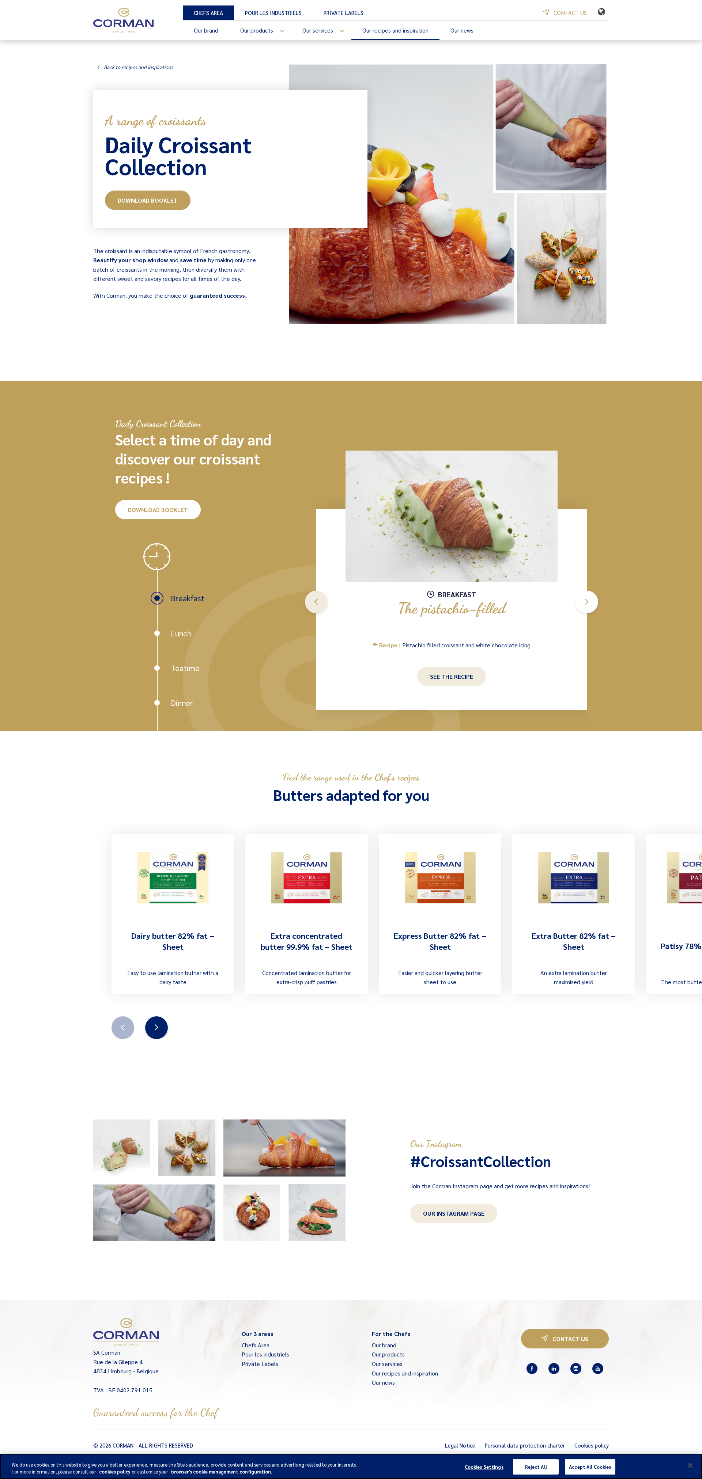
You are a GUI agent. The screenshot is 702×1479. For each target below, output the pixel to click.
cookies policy (115, 1471)
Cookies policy (591, 1445)
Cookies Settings (484, 1467)
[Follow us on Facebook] (531, 1368)
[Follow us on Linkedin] (553, 1368)
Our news (461, 30)
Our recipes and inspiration (395, 30)
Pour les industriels (273, 12)
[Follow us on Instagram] (575, 1368)
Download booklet (148, 200)
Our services (317, 30)
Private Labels (343, 12)
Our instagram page (453, 1213)
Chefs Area (208, 12)
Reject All (536, 1467)
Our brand (206, 30)
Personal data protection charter (525, 1445)
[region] (351, 1466)
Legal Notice (460, 1445)
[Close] (690, 1465)
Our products (256, 30)
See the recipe (451, 676)
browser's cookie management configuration (221, 1471)
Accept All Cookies (590, 1467)
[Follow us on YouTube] (597, 1368)
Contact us (569, 12)
